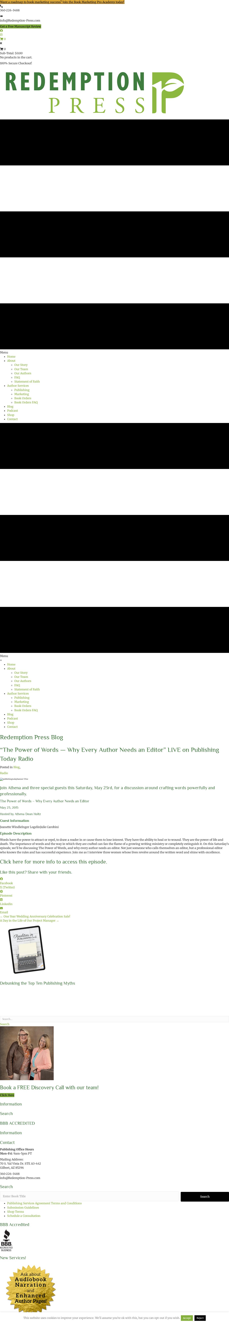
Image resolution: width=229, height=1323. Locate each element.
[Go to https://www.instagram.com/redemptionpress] (114, 35)
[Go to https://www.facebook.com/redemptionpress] (114, 31)
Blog (16, 767)
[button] (4, 1024)
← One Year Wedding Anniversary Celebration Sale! (35, 916)
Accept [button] (187, 1318)
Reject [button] (200, 1318)
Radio (4, 773)
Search (205, 1196)
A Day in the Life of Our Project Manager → (29, 920)
